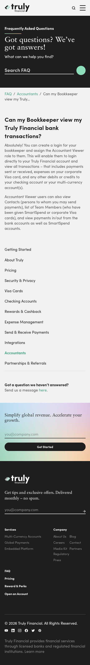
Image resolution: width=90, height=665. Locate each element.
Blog (72, 536)
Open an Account (16, 594)
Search (81, 70)
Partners (75, 548)
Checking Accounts (21, 301)
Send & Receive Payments (27, 332)
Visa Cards (14, 290)
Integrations (15, 342)
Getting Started (18, 249)
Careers (59, 542)
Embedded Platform (19, 548)
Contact (75, 542)
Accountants (27, 93)
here (43, 390)
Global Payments (17, 542)
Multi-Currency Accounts (23, 536)
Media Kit (60, 548)
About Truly (14, 259)
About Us (59, 536)
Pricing (10, 270)
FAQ (8, 93)
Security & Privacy (20, 280)
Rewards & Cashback (23, 311)
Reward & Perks (16, 586)
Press (57, 560)
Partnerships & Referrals (25, 363)
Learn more (34, 651)
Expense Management (24, 321)
